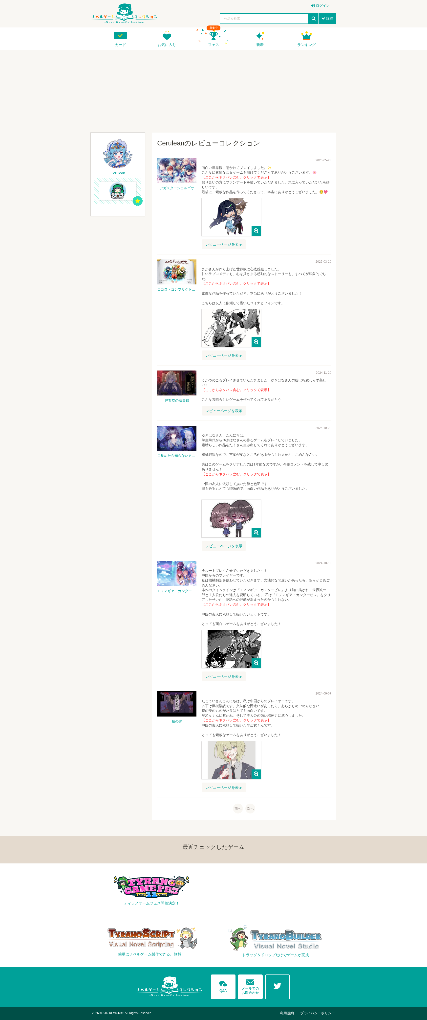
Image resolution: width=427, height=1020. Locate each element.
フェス (213, 45)
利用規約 (287, 1013)
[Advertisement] (213, 89)
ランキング (306, 45)
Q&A (223, 986)
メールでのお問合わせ (250, 986)
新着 (260, 45)
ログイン (323, 5)
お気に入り (167, 45)
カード (120, 45)
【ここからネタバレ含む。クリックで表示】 (236, 177)
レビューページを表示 (223, 244)
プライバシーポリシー (317, 1013)
